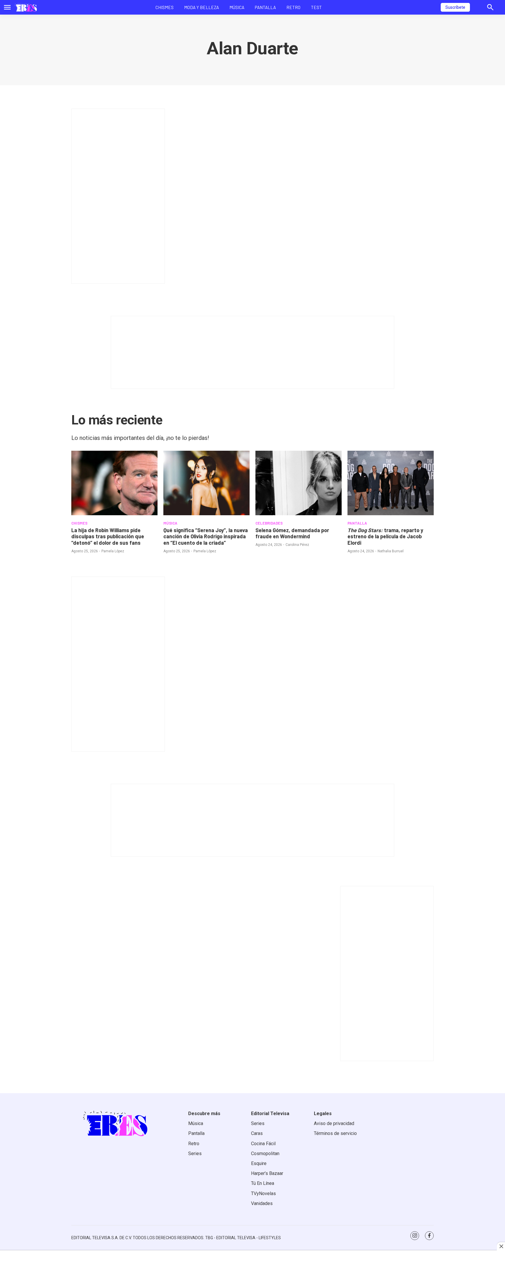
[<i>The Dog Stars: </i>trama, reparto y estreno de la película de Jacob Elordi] (390, 483)
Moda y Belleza (201, 7)
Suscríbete (455, 7)
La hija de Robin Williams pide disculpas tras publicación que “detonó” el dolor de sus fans (107, 536)
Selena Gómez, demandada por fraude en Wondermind (292, 533)
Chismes (164, 7)
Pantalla (265, 7)
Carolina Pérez (297, 545)
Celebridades (269, 523)
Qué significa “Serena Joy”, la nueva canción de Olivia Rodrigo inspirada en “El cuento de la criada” (205, 536)
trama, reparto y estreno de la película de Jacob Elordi (385, 536)
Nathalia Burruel (391, 551)
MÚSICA (170, 523)
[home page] (26, 7)
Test (316, 7)
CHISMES (79, 523)
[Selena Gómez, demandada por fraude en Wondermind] (298, 483)
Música (236, 7)
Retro (293, 7)
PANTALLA (357, 523)
